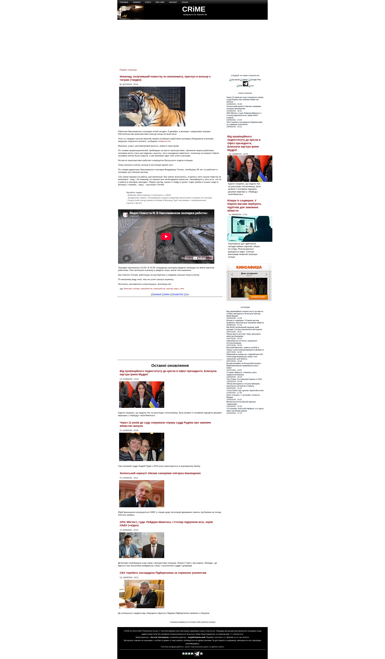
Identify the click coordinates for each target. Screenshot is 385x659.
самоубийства (146, 289)
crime (182, 289)
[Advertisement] (192, 42)
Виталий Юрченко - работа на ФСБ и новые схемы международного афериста (245, 349)
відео (176, 289)
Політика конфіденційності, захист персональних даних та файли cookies (192, 647)
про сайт (160, 2)
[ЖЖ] (239, 86)
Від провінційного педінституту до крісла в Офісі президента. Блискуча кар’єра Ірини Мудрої (243, 143)
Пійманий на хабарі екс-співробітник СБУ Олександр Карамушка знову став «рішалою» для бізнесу (244, 356)
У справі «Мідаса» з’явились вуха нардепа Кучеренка (241, 373)
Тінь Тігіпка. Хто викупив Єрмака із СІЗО (244, 379)
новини (136, 2)
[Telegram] (245, 86)
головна (124, 2)
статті (148, 2)
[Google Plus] (176, 294)
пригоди (169, 289)
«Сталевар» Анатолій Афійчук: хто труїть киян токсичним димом (245, 410)
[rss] (186, 294)
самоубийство (159, 289)
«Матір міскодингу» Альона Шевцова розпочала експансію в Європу (243, 385)
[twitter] (166, 294)
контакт (173, 2)
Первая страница (128, 70)
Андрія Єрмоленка (207, 631)
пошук (185, 2)
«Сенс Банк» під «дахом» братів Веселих (245, 390)
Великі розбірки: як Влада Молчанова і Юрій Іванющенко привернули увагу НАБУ (243, 365)
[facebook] (156, 294)
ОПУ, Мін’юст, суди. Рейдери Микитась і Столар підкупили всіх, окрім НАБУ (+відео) (244, 115)
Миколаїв (128, 289)
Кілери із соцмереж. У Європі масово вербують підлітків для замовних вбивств (245, 321)
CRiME (193, 9)
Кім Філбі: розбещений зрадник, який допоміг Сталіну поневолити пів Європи (244, 328)
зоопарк (136, 289)
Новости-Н (164, 141)
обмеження (238, 634)
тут (224, 637)
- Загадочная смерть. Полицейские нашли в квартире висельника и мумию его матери (169, 197)
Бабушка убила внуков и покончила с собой (149, 195)
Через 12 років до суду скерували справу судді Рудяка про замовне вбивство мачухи (244, 99)
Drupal (155, 631)
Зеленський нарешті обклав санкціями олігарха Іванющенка (160, 473)
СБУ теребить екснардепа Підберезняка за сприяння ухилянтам (163, 572)
